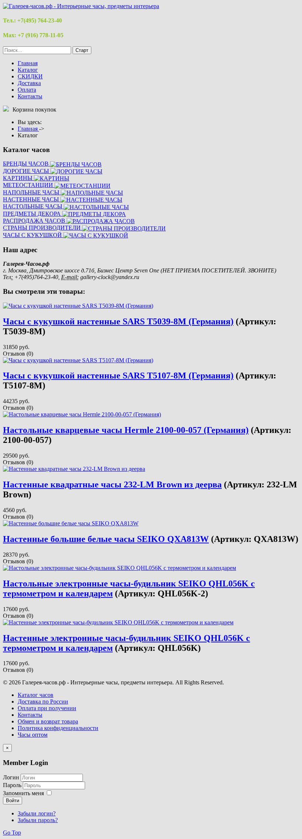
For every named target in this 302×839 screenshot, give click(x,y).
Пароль (13, 785)
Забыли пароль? (38, 820)
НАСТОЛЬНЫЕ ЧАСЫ (33, 206)
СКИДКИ (30, 76)
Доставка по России (43, 701)
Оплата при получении (47, 708)
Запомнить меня (23, 793)
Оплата (27, 90)
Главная (28, 63)
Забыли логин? (37, 813)
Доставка (29, 83)
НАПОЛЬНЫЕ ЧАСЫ (32, 192)
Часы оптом (33, 735)
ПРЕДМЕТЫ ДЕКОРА (32, 214)
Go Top (12, 832)
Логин (11, 777)
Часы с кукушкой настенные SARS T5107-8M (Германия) (118, 375)
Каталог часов (35, 695)
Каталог (28, 70)
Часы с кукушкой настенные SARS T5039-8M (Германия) (118, 321)
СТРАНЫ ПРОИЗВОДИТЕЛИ (42, 228)
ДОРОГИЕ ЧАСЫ (26, 171)
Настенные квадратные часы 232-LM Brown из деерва (112, 484)
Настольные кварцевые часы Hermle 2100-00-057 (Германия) (126, 430)
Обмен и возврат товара (48, 721)
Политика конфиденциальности (58, 728)
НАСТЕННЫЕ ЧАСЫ (31, 199)
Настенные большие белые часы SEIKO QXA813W (106, 539)
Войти (12, 800)
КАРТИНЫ (18, 178)
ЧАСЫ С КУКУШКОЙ (33, 235)
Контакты (30, 96)
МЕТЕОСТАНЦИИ (29, 185)
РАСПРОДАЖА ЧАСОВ (35, 221)
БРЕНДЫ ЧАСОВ (26, 164)
